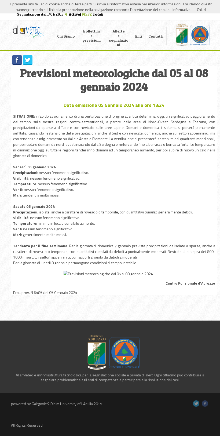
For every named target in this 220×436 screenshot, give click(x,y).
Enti (138, 36)
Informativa (181, 9)
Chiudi (202, 9)
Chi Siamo (66, 36)
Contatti (155, 36)
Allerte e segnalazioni (119, 38)
